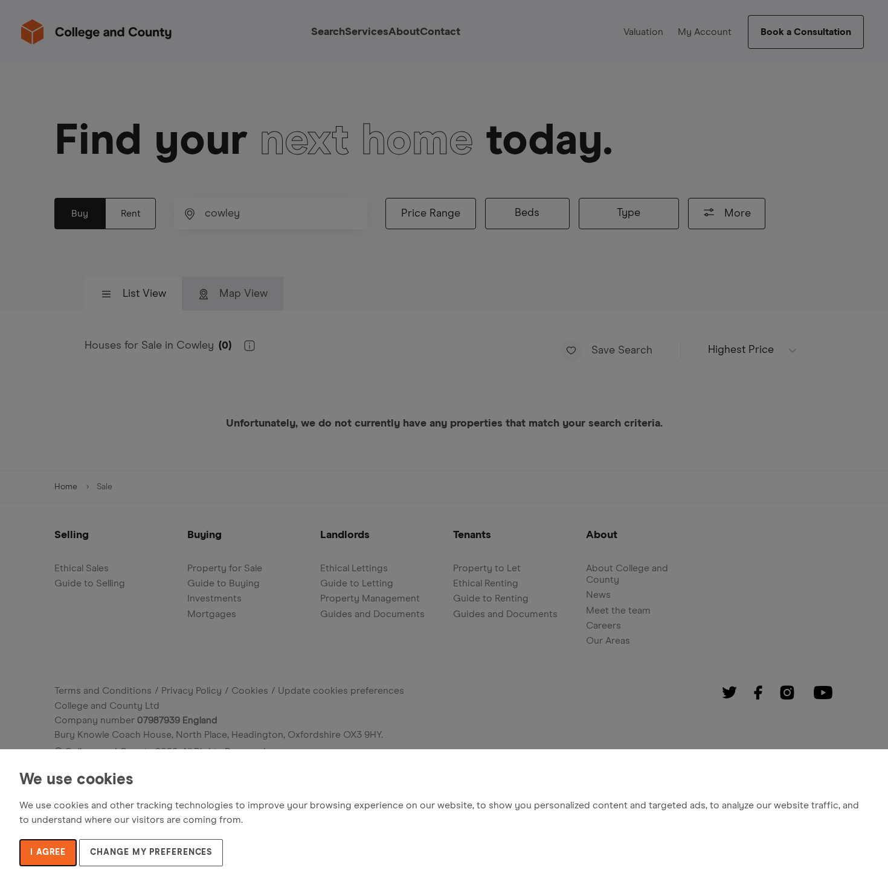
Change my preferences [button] (151, 852)
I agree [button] (48, 852)
